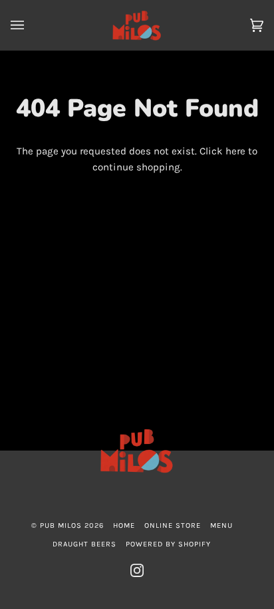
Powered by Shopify (168, 544)
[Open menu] (31, 25)
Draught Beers (84, 544)
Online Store (172, 525)
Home (124, 525)
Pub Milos (61, 525)
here (235, 151)
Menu (221, 525)
